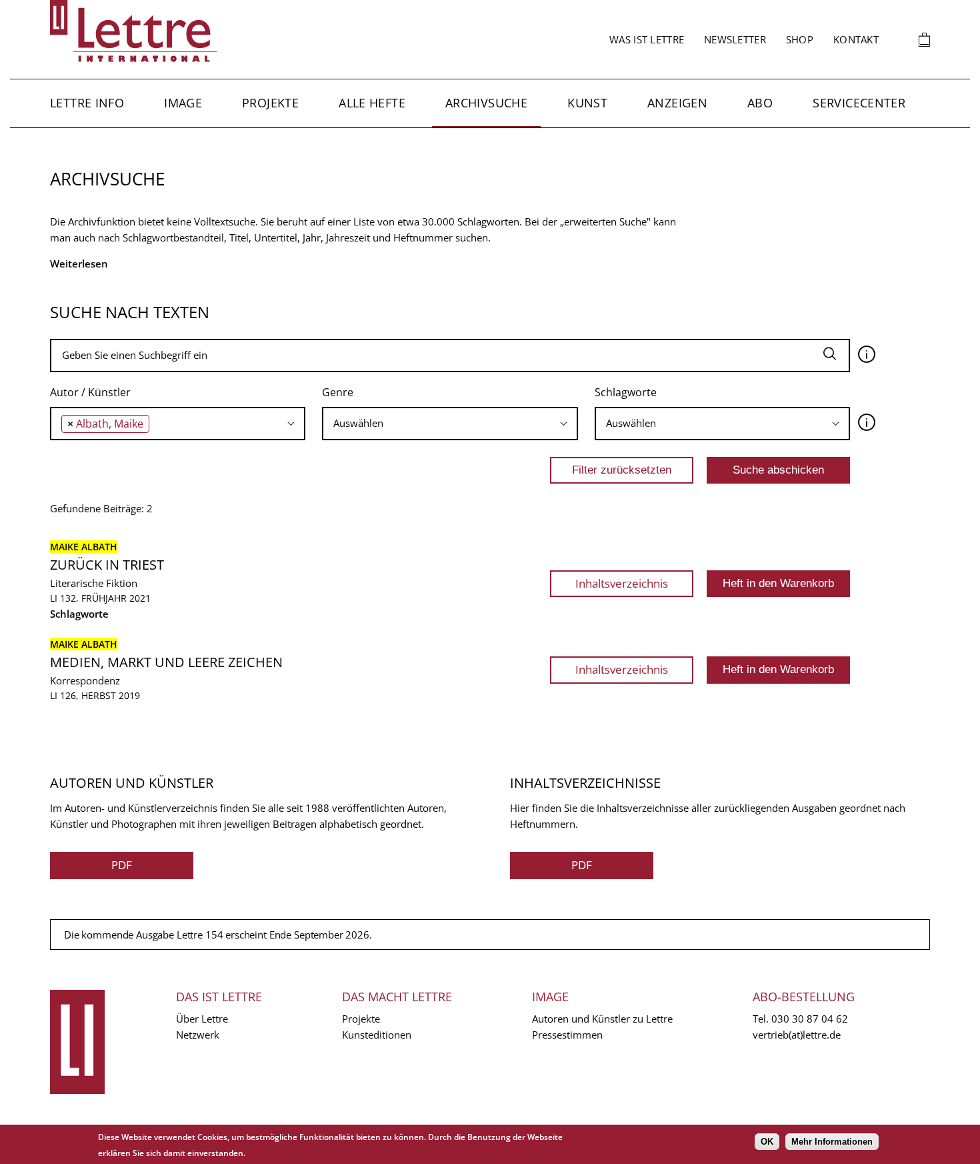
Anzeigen (677, 103)
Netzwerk (197, 1034)
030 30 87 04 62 (809, 1018)
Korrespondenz (85, 680)
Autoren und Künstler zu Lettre (602, 1018)
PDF (121, 864)
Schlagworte (626, 392)
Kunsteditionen (376, 1034)
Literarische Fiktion (93, 583)
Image (183, 103)
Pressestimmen (567, 1034)
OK (767, 1142)
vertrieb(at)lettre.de (797, 1034)
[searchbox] (156, 423)
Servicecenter (859, 103)
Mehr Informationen (832, 1142)
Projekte (270, 103)
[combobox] (177, 423)
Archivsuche (486, 103)
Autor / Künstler (90, 392)
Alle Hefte (372, 103)
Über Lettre (202, 1018)
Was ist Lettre (646, 39)
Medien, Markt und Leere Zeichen (166, 662)
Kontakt (856, 39)
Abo (760, 103)
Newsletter (735, 39)
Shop (799, 39)
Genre (337, 392)
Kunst (587, 103)
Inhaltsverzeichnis (621, 583)
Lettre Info (87, 103)
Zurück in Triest (107, 565)
